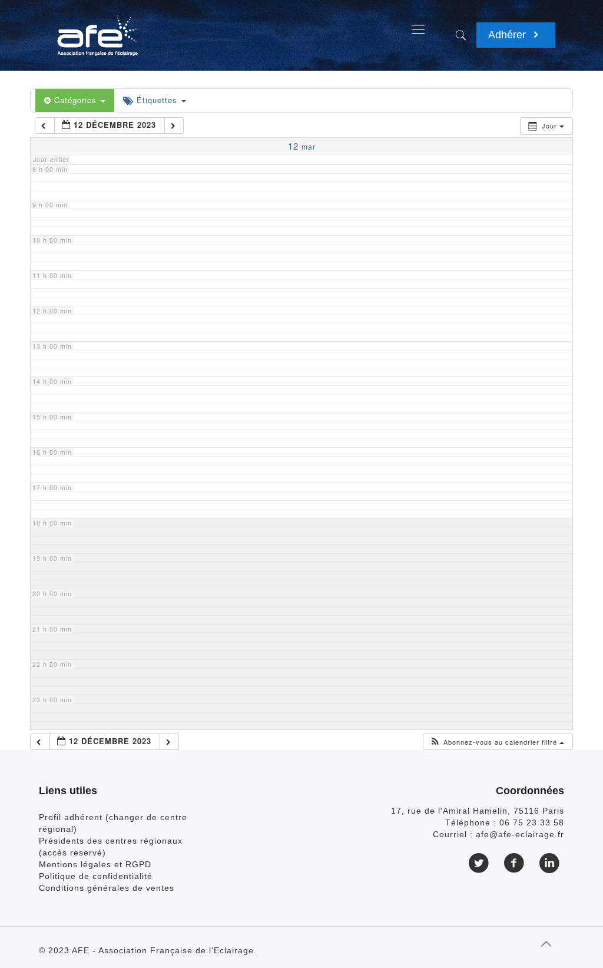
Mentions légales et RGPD (95, 864)
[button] (496, 742)
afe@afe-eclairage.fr (520, 834)
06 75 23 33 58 (531, 822)
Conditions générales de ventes (106, 888)
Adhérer (508, 35)
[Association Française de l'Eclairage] (97, 29)
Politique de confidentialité (96, 876)
